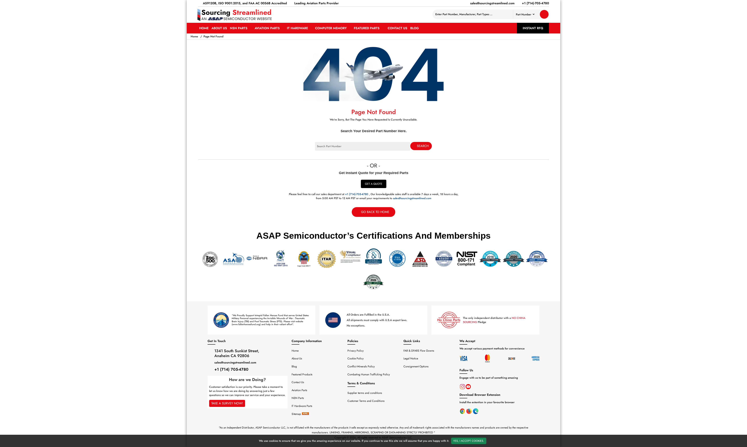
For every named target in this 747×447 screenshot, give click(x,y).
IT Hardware (298, 28)
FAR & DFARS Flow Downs (418, 351)
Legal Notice (410, 358)
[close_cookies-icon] (743, 441)
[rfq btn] (544, 14)
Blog (414, 28)
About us (219, 28)
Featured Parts (367, 28)
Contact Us (397, 28)
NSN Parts (239, 28)
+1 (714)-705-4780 (356, 194)
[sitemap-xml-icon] (305, 414)
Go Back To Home (375, 212)
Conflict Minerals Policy (361, 366)
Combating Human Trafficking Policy (368, 374)
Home (204, 28)
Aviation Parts (268, 28)
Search (423, 146)
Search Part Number (327, 144)
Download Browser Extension (479, 394)
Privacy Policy (355, 351)
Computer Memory (331, 28)
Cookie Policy (355, 358)
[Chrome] (462, 411)
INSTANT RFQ (533, 28)
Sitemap (296, 414)
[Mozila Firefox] (469, 411)
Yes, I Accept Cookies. (468, 441)
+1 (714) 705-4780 (231, 369)
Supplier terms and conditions (364, 393)
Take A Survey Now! (227, 403)
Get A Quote (373, 184)
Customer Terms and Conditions (366, 401)
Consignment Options (416, 366)
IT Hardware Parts (302, 406)
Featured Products (302, 374)
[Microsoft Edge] (476, 411)
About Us (297, 358)
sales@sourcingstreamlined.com (412, 198)
